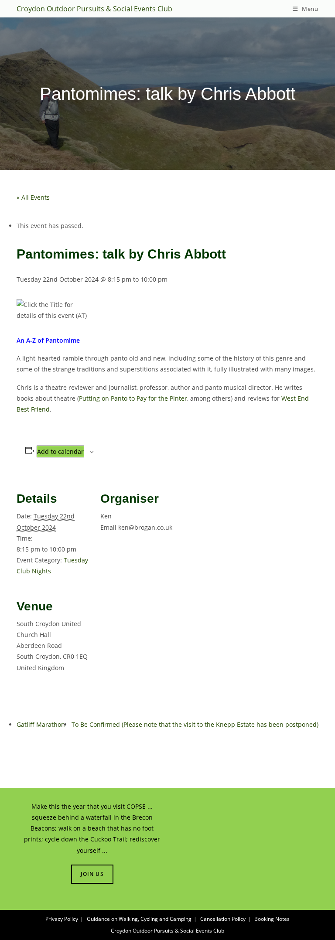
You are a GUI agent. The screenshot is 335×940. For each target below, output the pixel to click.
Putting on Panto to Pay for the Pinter (133, 398)
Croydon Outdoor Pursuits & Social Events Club (94, 9)
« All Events (33, 197)
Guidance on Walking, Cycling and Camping (139, 919)
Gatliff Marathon (41, 724)
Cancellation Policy (223, 919)
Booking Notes (272, 919)
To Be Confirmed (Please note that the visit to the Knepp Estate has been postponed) (195, 724)
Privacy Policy (61, 919)
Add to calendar (60, 451)
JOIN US (92, 874)
